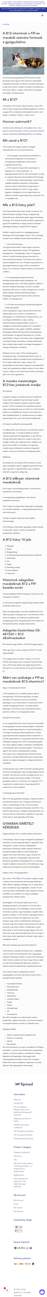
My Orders (18, 1208)
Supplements (19, 1175)
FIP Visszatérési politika (23, 1131)
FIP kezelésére (27, 878)
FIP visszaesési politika (23, 1135)
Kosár (16, 1204)
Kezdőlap (6, 24)
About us (17, 1099)
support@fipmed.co (19, 10)
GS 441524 (18, 1103)
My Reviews (19, 1211)
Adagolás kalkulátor (22, 1152)
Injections (18, 1156)
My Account (19, 1200)
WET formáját (37, 650)
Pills (15, 1160)
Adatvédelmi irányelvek (23, 1138)
